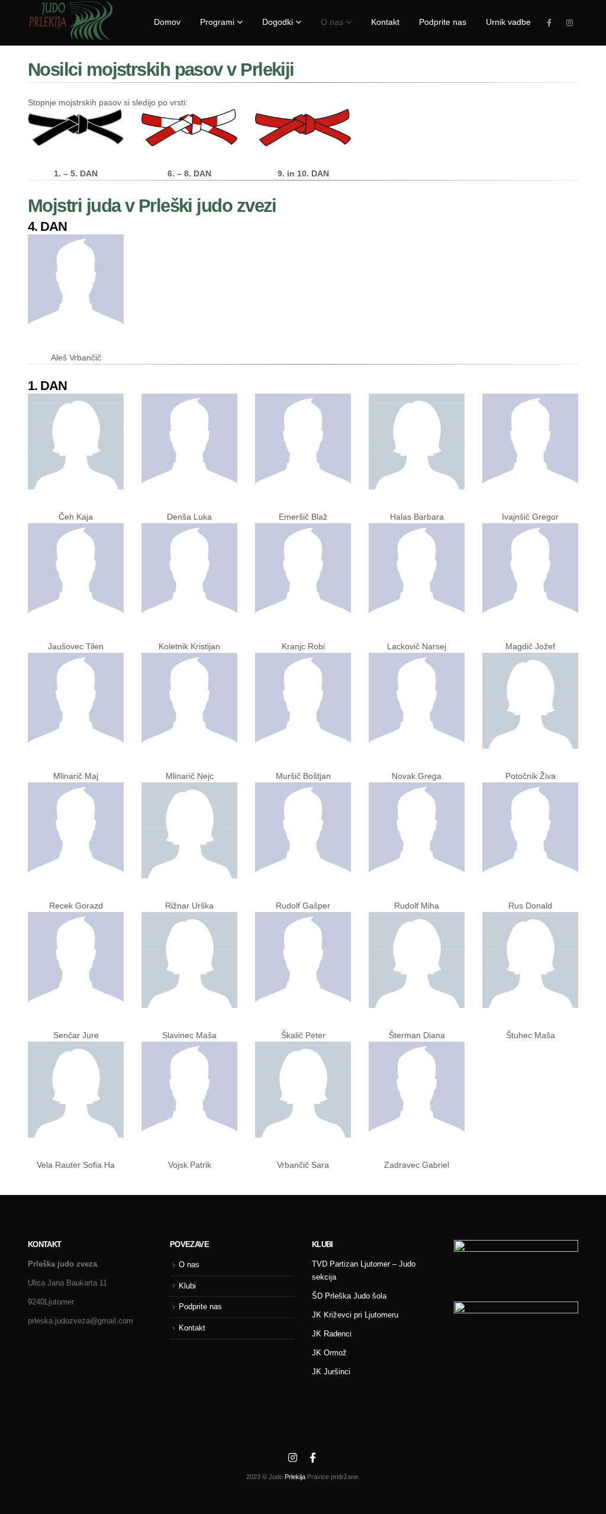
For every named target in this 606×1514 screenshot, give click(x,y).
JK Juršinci (331, 1372)
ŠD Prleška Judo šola (349, 1296)
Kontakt (192, 1328)
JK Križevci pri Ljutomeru (355, 1315)
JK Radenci (332, 1334)
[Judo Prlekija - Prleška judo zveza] (70, 20)
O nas (189, 1265)
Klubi (187, 1286)
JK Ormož (329, 1353)
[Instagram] (569, 22)
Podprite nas (200, 1307)
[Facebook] (549, 22)
